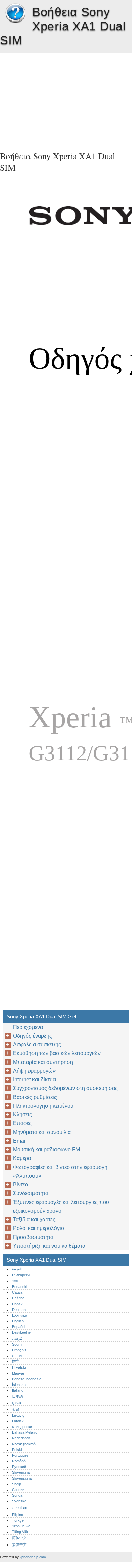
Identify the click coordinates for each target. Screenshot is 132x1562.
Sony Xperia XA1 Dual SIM (15, 13)
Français (19, 1350)
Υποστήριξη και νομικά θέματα (49, 1246)
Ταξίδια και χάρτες (34, 1219)
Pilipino (17, 1515)
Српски (18, 1490)
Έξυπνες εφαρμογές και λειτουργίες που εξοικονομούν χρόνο (61, 1206)
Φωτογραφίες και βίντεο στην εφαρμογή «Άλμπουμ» (60, 1171)
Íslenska (19, 1385)
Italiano (17, 1390)
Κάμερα (22, 1158)
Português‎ (20, 1455)
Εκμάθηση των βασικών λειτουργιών (57, 1053)
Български (21, 1275)
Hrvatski (19, 1367)
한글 (15, 1409)
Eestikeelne (21, 1332)
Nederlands (21, 1438)
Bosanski (19, 1287)
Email (20, 1141)
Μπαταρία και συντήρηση (43, 1062)
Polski (17, 1450)
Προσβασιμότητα (33, 1237)
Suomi (17, 1344)
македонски (22, 1427)
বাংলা (15, 1281)
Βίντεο (20, 1184)
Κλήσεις (22, 1114)
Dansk (17, 1304)
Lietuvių (18, 1415)
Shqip (16, 1484)
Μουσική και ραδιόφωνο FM (46, 1149)
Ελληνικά (19, 1315)
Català (17, 1292)
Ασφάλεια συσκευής (37, 1044)
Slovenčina (21, 1472)
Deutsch (19, 1310)
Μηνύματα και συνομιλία (42, 1132)
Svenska (19, 1501)
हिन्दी (15, 1361)
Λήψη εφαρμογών (34, 1071)
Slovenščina (22, 1478)
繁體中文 (19, 1544)
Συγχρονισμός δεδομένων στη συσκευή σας (65, 1088)
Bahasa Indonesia (26, 1379)
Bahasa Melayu (24, 1432)
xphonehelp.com (33, 1557)
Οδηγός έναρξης (32, 1036)
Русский (19, 1467)
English (18, 1321)
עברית (17, 1356)
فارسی (17, 1338)
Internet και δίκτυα (34, 1079)
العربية (17, 1269)
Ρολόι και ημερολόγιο (38, 1228)
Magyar (18, 1373)
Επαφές (22, 1123)
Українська (21, 1526)
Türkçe (18, 1520)
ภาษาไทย (19, 1508)
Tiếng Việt (20, 1532)
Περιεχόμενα (28, 1027)
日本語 (17, 1396)
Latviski (18, 1421)
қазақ (16, 1403)
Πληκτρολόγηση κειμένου (43, 1106)
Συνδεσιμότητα (30, 1193)
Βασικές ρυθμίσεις (35, 1097)
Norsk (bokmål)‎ (25, 1444)
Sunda (17, 1495)
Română (19, 1461)
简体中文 (19, 1538)
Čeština (18, 1298)
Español (18, 1327)
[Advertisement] (66, 100)
